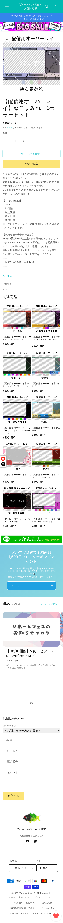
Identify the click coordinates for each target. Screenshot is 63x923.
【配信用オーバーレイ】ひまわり (46, 429)
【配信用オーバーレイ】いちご (17, 476)
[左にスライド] (24, 703)
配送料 (10, 128)
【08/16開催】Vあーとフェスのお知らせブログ (30, 653)
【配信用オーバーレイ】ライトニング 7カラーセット (17, 385)
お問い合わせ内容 (10, 726)
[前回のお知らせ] (6, 18)
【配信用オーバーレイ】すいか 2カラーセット (46, 476)
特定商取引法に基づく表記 (22, 908)
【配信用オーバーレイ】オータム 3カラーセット (17, 338)
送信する (13, 795)
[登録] (52, 585)
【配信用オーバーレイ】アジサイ (46, 385)
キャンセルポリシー (47, 908)
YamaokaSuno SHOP (29, 893)
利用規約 (18, 903)
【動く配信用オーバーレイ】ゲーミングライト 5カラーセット (17, 430)
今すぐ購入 (31, 163)
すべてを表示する (50, 603)
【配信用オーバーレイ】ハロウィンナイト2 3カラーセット (46, 339)
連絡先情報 (47, 903)
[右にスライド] (39, 703)
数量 (5, 133)
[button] (7, 6)
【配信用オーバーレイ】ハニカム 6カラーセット (46, 520)
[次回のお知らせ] (56, 18)
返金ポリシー (25, 897)
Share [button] (10, 276)
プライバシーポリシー (44, 897)
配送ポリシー (32, 903)
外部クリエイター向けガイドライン (28, 913)
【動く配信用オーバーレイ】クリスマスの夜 (17, 520)
